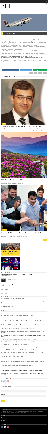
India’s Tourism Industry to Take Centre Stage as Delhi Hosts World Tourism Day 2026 (17, 315)
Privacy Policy (3, 420)
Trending (45, 73)
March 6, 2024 (4, 293)
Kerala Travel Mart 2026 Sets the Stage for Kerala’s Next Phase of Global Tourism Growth (17, 349)
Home (2, 12)
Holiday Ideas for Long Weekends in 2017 (12, 180)
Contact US (3, 419)
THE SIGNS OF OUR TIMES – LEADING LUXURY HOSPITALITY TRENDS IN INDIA (21, 127)
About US (2, 417)
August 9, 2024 (5, 285)
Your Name (3, 388)
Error (2, 368)
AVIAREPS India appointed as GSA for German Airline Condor (12, 356)
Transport (39, 73)
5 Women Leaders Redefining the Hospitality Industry (12, 291)
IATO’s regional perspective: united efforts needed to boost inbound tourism (16, 274)
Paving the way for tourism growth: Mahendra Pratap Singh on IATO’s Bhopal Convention (19, 284)
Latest (5, 12)
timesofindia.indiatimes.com (11, 67)
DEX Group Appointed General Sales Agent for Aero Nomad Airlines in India (15, 344)
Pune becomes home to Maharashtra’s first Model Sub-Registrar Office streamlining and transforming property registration (24, 312)
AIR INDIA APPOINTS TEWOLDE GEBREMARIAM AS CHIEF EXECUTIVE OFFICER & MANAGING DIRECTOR (19, 318)
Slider (35, 73)
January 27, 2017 (8, 33)
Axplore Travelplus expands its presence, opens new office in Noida (14, 288)
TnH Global (14, 33)
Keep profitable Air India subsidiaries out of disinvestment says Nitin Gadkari (21, 233)
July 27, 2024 (4, 289)
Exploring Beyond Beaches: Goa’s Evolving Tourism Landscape (18, 278)
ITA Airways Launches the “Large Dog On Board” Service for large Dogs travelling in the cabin (18, 328)
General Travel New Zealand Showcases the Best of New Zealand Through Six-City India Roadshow (19, 339)
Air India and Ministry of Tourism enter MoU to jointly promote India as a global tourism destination (19, 341)
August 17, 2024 (10, 279)
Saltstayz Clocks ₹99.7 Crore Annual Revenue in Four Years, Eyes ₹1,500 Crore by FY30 (17, 365)
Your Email (3, 394)
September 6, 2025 (5, 275)
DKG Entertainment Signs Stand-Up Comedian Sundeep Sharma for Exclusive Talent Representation (19, 359)
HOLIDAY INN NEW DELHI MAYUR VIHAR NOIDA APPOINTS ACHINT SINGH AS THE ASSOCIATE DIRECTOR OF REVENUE (22, 370)
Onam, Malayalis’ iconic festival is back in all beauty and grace (12, 298)
